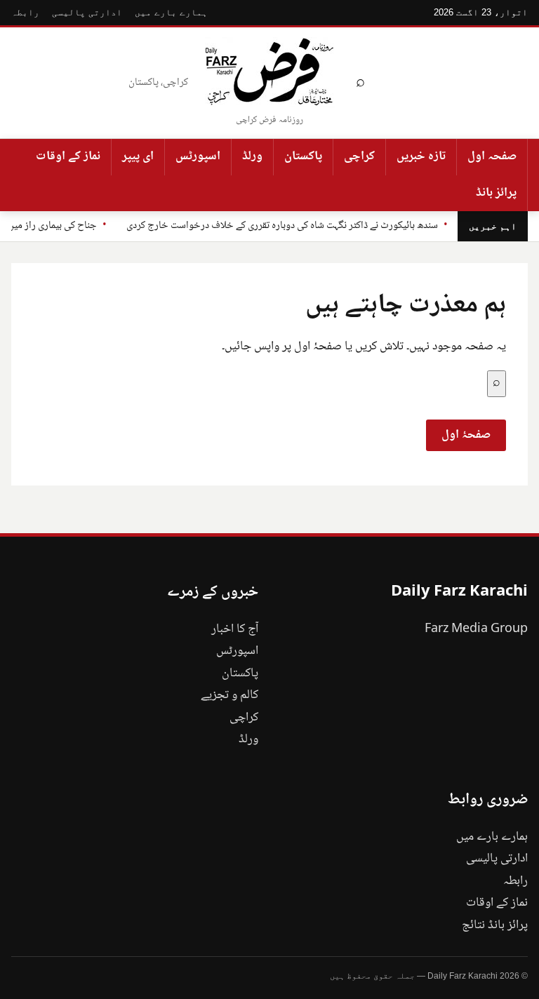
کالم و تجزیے (229, 695)
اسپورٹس (197, 156)
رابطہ (25, 12)
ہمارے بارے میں (171, 12)
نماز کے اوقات (68, 156)
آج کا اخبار (234, 629)
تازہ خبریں (421, 156)
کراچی (359, 156)
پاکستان (303, 156)
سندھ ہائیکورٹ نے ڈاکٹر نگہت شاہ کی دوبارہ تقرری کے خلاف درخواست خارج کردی (282, 226)
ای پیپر (138, 156)
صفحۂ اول (466, 434)
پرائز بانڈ (496, 192)
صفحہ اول (492, 156)
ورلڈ (252, 156)
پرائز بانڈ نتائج (495, 925)
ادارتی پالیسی (87, 12)
